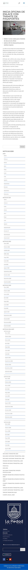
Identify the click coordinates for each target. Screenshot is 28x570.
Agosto (5, 180)
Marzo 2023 (6, 294)
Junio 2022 (6, 260)
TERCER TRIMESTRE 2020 (10, 492)
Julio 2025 (7, 399)
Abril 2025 (7, 389)
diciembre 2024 (8, 371)
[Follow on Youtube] (10, 559)
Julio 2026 (7, 445)
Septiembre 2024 (9, 361)
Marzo (5, 162)
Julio (5, 176)
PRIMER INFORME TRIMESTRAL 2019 (13, 461)
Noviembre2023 (7, 322)
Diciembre (6, 194)
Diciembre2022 (7, 281)
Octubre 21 (6, 231)
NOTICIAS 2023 (7, 285)
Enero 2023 (6, 287)
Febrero (6, 159)
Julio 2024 (7, 354)
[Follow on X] (7, 559)
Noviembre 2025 (8, 413)
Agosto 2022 (6, 268)
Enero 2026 (7, 424)
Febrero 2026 (8, 427)
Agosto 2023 (6, 311)
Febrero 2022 (7, 246)
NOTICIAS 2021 (7, 197)
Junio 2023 (6, 304)
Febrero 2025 (8, 382)
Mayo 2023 (6, 301)
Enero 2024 (7, 333)
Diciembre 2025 (8, 417)
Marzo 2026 (7, 431)
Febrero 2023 (7, 290)
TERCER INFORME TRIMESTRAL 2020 (13, 487)
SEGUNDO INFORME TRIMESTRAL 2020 (13, 456)
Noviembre (6, 190)
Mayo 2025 (7, 392)
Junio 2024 (7, 350)
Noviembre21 (7, 234)
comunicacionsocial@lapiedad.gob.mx (12, 544)
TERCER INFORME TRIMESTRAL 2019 (13, 463)
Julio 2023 (6, 308)
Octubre (6, 187)
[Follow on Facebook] (4, 559)
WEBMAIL (7, 554)
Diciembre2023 (7, 325)
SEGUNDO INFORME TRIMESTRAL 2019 (13, 458)
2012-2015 (5, 468)
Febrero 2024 (8, 336)
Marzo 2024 (7, 340)
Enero (5, 155)
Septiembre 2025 (9, 406)
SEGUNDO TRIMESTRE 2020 (10, 453)
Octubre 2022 (7, 274)
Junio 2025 (7, 396)
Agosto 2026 (8, 448)
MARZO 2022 (6, 250)
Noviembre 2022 (7, 278)
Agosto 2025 (7, 403)
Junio (5, 173)
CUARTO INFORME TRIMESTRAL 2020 (13, 490)
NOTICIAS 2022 (7, 241)
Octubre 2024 (8, 364)
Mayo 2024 (7, 347)
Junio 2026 (7, 441)
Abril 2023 (6, 297)
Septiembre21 (7, 227)
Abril (5, 166)
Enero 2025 (7, 378)
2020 (4, 153)
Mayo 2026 (7, 438)
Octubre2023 (7, 318)
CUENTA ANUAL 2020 (9, 495)
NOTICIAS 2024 (7, 331)
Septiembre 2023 (8, 315)
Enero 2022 (6, 243)
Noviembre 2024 (8, 368)
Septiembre (6, 183)
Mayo (5, 169)
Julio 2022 (6, 264)
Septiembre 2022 (8, 271)
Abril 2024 (7, 343)
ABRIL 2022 (6, 253)
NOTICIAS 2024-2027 (8, 329)
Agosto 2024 (8, 357)
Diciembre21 (6, 238)
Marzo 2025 (7, 385)
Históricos (5, 465)
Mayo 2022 (6, 257)
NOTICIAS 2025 (7, 376)
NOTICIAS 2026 (7, 422)
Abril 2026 (7, 434)
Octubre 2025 (8, 410)
